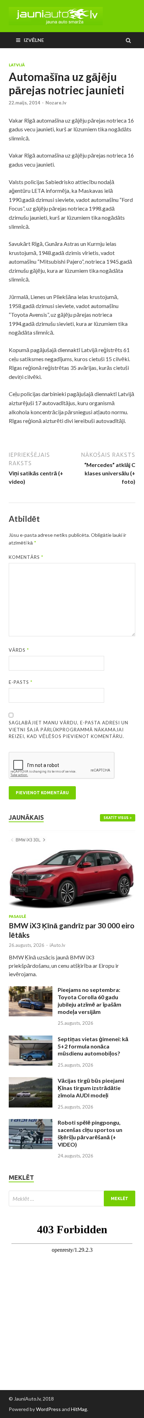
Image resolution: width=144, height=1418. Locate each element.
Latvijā (17, 65)
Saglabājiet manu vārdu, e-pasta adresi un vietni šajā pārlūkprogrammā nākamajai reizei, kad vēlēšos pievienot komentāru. (68, 729)
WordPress (48, 1409)
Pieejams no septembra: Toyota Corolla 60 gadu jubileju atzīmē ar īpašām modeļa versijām (89, 1000)
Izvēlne (34, 40)
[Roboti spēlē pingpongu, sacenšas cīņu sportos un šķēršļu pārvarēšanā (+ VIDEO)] (30, 1123)
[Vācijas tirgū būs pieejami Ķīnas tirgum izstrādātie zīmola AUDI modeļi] (30, 1081)
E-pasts (21, 682)
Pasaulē (17, 916)
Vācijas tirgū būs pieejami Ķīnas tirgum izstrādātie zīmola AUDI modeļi (91, 1087)
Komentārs (26, 557)
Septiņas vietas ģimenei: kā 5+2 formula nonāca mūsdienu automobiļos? (93, 1046)
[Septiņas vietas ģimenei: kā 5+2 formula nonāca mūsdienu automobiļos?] (30, 1039)
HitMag (79, 1409)
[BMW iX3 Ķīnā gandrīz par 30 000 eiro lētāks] (72, 834)
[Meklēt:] (72, 1198)
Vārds (19, 650)
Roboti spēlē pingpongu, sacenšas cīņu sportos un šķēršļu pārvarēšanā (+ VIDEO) (90, 1133)
